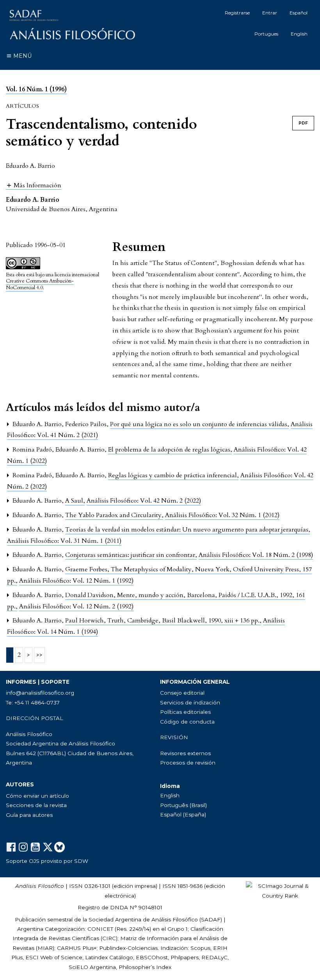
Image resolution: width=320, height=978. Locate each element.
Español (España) (183, 814)
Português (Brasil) (183, 805)
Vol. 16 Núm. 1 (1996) (36, 89)
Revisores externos (185, 753)
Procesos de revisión (187, 762)
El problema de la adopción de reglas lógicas (170, 449)
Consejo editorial (182, 693)
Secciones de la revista (36, 805)
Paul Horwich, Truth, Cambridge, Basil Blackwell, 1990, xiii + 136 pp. (163, 620)
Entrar (269, 13)
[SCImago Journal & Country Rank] (280, 890)
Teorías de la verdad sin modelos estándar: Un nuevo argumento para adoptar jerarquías (187, 529)
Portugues (266, 34)
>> (39, 655)
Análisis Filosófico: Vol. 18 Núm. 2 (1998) (256, 555)
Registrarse (237, 13)
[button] (33, 185)
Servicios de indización (190, 702)
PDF (303, 123)
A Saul (75, 500)
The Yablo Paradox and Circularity (114, 515)
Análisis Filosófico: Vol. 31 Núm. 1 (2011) (64, 541)
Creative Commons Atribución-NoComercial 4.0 (40, 284)
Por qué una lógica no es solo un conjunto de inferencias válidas (199, 424)
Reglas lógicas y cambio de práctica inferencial (173, 475)
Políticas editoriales (185, 712)
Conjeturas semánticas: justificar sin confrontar (131, 555)
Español (299, 13)
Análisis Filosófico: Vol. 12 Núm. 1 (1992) (76, 580)
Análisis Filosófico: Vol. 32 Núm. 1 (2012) (222, 515)
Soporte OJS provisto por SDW (47, 861)
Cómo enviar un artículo (37, 796)
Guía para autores (29, 815)
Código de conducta (187, 721)
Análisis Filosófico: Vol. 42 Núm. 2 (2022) (144, 500)
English (299, 34)
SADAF (210, 919)
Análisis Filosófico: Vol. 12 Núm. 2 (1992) (76, 606)
